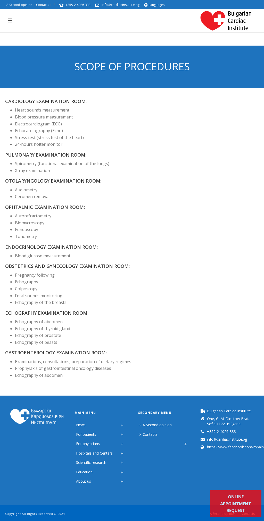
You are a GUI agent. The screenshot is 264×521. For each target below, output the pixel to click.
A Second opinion (157, 424)
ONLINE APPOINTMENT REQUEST (235, 503)
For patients (86, 434)
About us (83, 481)
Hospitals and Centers (94, 453)
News (81, 424)
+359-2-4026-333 (78, 4)
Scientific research (91, 462)
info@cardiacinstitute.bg (120, 4)
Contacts (150, 434)
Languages (156, 5)
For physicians (88, 443)
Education (84, 471)
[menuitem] (140, 442)
